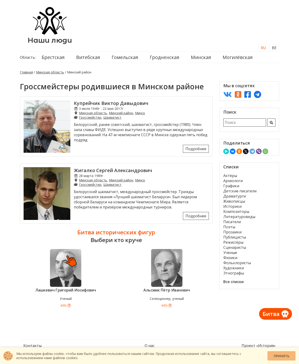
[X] (246, 151)
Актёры (230, 175)
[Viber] (259, 151)
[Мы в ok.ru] (238, 94)
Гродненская (164, 57)
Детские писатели (239, 191)
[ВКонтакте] (232, 151)
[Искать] (271, 122)
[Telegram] (252, 151)
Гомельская (125, 57)
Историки (232, 206)
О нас (149, 345)
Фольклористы (237, 262)
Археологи (233, 180)
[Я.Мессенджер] (226, 151)
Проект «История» (259, 345)
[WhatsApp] (265, 151)
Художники (233, 267)
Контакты (32, 345)
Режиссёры (233, 242)
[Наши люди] (50, 33)
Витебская (88, 57)
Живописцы (234, 201)
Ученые (230, 252)
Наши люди (50, 40)
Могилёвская (238, 57)
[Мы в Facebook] (247, 94)
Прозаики (232, 232)
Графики (231, 185)
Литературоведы (239, 216)
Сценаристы (234, 247)
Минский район (121, 113)
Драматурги (234, 196)
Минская (201, 57)
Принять (281, 356)
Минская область (50, 72)
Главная (26, 72)
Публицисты (234, 237)
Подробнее (195, 148)
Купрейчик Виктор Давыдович (111, 103)
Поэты (229, 226)
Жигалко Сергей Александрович (113, 170)
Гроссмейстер (90, 117)
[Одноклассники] (239, 151)
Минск (140, 113)
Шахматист (112, 117)
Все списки (233, 281)
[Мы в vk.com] (227, 94)
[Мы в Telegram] (257, 94)
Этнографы (233, 273)
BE (274, 47)
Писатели (232, 221)
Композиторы (236, 211)
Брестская (53, 57)
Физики (230, 257)
